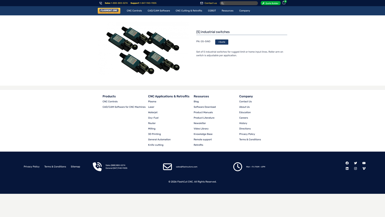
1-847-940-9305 (148, 3)
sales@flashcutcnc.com (186, 167)
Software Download (205, 106)
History (243, 123)
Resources (201, 96)
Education (245, 112)
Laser (151, 106)
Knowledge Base (203, 134)
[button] (271, 3)
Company (246, 96)
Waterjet (152, 112)
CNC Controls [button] (134, 10)
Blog (196, 101)
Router (152, 123)
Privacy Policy (247, 134)
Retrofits (198, 144)
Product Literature (204, 117)
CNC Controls (110, 101)
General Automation (159, 139)
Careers (243, 117)
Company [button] (244, 10)
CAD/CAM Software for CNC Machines (124, 106)
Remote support (203, 139)
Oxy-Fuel (153, 117)
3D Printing (154, 134)
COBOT (212, 10)
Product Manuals (203, 112)
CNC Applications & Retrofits (168, 96)
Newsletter (200, 123)
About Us (244, 106)
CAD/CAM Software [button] (159, 10)
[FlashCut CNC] (109, 11)
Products (109, 96)
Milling (152, 128)
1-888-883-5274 (119, 3)
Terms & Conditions (250, 139)
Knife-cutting (155, 144)
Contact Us (245, 101)
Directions (245, 128)
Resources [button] (227, 10)
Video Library (201, 128)
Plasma (152, 101)
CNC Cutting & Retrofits (189, 10)
